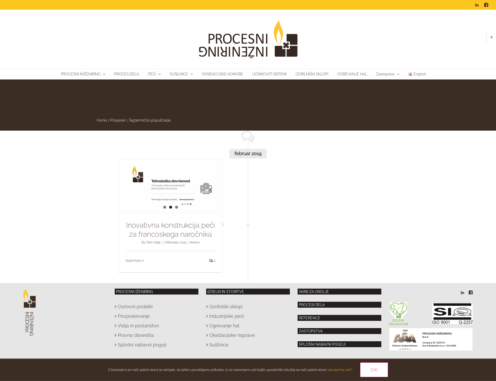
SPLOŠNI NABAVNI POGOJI (322, 344)
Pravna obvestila (136, 335)
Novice (194, 242)
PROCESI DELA (312, 305)
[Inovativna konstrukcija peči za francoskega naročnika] (170, 186)
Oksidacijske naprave (232, 335)
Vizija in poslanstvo (138, 325)
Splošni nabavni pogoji (142, 344)
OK (374, 369)
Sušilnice (219, 344)
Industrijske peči (226, 316)
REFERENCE (309, 318)
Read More (133, 261)
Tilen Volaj (153, 242)
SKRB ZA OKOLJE (314, 292)
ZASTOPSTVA (311, 331)
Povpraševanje (134, 316)
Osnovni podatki (135, 306)
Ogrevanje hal (224, 325)
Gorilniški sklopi (226, 306)
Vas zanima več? (339, 370)
